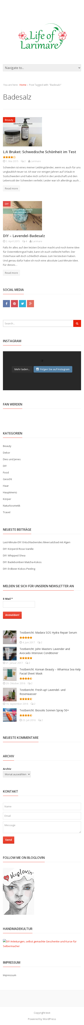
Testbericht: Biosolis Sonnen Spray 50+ (44, 710)
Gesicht (7, 479)
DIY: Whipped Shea (14, 555)
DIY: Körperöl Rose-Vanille (18, 549)
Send (8, 839)
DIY (7, 204)
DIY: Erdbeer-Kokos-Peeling (19, 568)
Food (6, 472)
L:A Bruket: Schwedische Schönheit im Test (39, 151)
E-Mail (8, 598)
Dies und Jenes (12, 459)
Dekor (6, 452)
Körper (7, 499)
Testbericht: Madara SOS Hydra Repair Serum (48, 632)
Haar (6, 485)
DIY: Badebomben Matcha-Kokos (22, 562)
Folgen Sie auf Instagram (55, 369)
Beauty (9, 120)
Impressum (9, 975)
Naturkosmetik (11, 505)
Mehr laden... (22, 369)
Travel (6, 512)
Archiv (7, 769)
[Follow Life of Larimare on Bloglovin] (18, 912)
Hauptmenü (10, 492)
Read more (11, 188)
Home (23, 85)
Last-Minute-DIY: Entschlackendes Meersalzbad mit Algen (36, 542)
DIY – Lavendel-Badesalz (24, 235)
